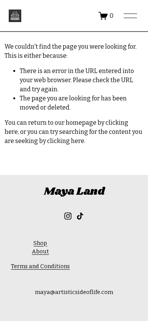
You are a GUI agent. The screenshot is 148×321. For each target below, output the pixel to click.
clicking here (65, 141)
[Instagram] (68, 216)
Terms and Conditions (40, 266)
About (40, 251)
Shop (40, 243)
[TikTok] (80, 216)
